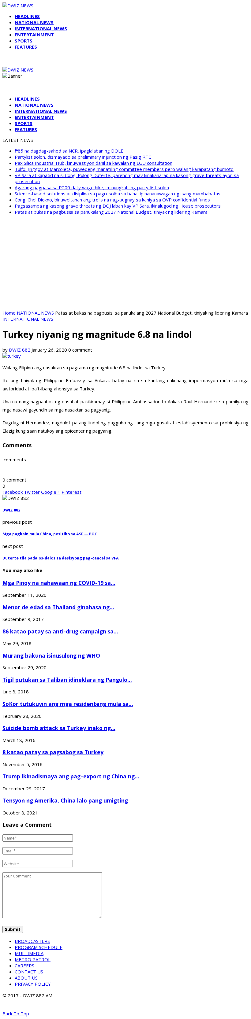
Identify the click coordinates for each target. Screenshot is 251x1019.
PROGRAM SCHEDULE (38, 947)
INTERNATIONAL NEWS (41, 28)
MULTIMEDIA (29, 953)
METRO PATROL (33, 959)
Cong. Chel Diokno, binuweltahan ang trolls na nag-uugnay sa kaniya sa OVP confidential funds (112, 200)
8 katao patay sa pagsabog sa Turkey (52, 752)
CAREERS (24, 965)
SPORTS (23, 41)
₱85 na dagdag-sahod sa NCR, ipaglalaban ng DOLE (69, 151)
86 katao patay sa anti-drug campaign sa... (60, 631)
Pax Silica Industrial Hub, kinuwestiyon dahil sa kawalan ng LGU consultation (93, 163)
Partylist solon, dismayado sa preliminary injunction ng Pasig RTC (83, 157)
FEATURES (26, 47)
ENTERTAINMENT (34, 34)
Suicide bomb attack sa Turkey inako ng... (58, 728)
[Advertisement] (125, 262)
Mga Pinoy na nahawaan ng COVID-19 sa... (58, 582)
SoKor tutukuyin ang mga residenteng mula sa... (67, 703)
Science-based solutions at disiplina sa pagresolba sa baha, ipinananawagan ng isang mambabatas (117, 193)
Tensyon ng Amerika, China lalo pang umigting (65, 800)
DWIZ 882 (19, 350)
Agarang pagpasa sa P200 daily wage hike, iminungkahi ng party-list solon (92, 187)
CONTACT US (29, 972)
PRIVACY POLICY (33, 984)
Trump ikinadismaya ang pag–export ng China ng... (70, 776)
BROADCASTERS (32, 941)
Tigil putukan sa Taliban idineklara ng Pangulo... (67, 679)
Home (9, 313)
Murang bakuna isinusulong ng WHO (51, 655)
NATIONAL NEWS (34, 22)
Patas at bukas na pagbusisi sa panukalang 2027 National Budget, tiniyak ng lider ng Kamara (111, 212)
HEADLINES (27, 16)
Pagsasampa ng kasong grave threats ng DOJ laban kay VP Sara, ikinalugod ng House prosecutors (118, 206)
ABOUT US (26, 978)
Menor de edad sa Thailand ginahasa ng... (58, 607)
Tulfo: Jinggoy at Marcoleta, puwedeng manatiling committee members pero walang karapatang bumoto (124, 169)
